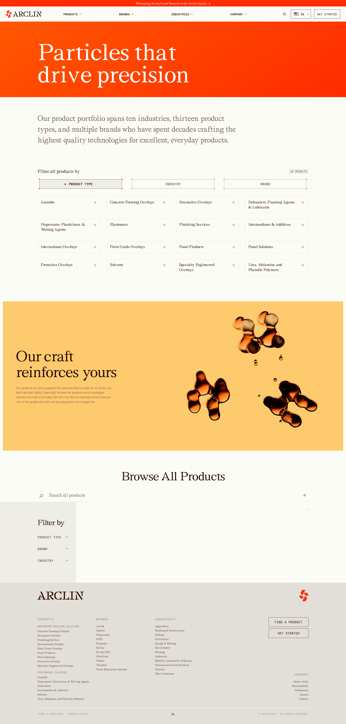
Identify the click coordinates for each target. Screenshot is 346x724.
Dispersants (103, 634)
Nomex (100, 660)
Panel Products (46, 652)
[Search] (284, 14)
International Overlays (50, 644)
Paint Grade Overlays (49, 648)
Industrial (161, 656)
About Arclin (301, 681)
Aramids (42, 677)
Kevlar (100, 647)
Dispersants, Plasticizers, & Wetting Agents (63, 681)
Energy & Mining (165, 643)
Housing (160, 652)
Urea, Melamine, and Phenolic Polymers (60, 698)
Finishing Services (48, 639)
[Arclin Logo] (24, 14)
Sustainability (300, 685)
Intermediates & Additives (52, 690)
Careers (304, 694)
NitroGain (102, 656)
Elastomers (43, 685)
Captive (100, 630)
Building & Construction (170, 630)
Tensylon (101, 665)
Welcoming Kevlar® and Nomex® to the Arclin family (171, 3)
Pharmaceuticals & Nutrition (172, 665)
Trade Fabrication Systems (111, 669)
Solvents (42, 694)
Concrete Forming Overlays (53, 631)
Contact (304, 698)
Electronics (161, 639)
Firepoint (101, 643)
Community (302, 690)
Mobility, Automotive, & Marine (173, 660)
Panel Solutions (46, 657)
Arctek (100, 626)
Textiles (160, 669)
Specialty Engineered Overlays (55, 665)
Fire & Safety (162, 647)
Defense (159, 634)
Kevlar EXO (103, 652)
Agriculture (162, 626)
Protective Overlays (48, 661)
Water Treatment (164, 673)
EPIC (99, 639)
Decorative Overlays (48, 635)
